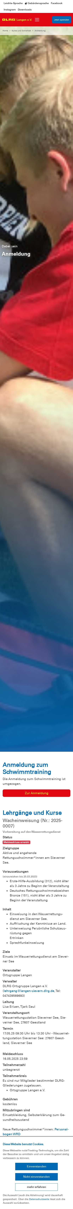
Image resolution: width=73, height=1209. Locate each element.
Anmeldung (40, 30)
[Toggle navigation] (37, 19)
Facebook (56, 3)
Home (5, 30)
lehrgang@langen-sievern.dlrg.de (29, 991)
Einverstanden (36, 1166)
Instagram (10, 9)
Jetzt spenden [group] (61, 19)
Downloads (25, 9)
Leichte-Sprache (13, 3)
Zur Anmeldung (36, 793)
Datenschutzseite (39, 1199)
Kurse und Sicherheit (21, 30)
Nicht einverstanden (36, 1176)
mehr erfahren (36, 1187)
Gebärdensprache (38, 3)
